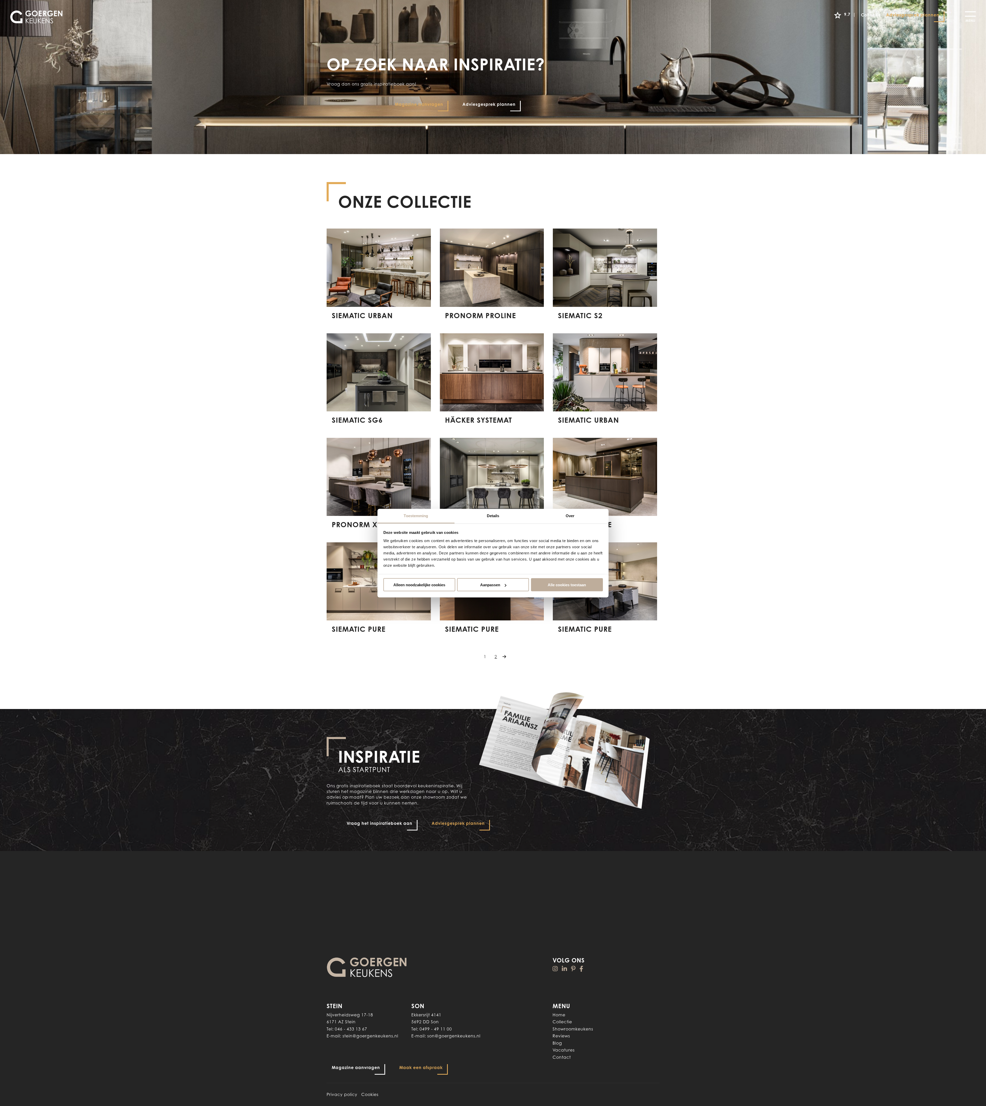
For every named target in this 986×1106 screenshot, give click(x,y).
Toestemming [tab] (416, 515)
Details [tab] (493, 515)
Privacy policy (342, 1094)
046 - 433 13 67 (351, 1029)
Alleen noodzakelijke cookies (419, 585)
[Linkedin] (564, 969)
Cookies (369, 1094)
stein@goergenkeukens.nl (370, 1035)
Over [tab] (570, 515)
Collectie (562, 1021)
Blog (557, 1043)
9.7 (850, 14)
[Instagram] (555, 969)
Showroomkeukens (573, 1029)
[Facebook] (581, 969)
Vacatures (564, 1050)
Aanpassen (490, 585)
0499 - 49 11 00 (436, 1029)
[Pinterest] (573, 969)
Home (559, 1014)
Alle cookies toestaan (567, 585)
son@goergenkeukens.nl (453, 1035)
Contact (562, 1057)
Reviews (561, 1035)
